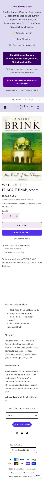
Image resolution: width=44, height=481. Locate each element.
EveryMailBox (19, 469)
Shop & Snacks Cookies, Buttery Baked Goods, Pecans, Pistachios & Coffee (22, 58)
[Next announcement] (39, 100)
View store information (14, 252)
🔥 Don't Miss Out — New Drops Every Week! (22, 82)
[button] (5, 107)
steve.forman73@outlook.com (21, 400)
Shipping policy (15, 476)
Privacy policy (16, 473)
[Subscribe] (36, 415)
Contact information (30, 476)
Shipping (15, 199)
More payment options (22, 239)
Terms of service (30, 473)
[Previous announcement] (4, 100)
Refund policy (32, 469)
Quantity (5, 211)
